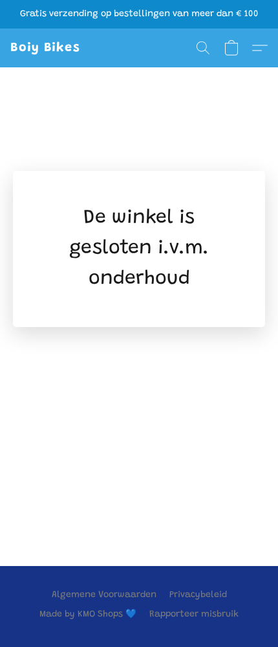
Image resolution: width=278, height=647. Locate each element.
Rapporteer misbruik (194, 614)
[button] (45, 47)
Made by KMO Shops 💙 (87, 614)
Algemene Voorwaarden (104, 595)
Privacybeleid (198, 595)
